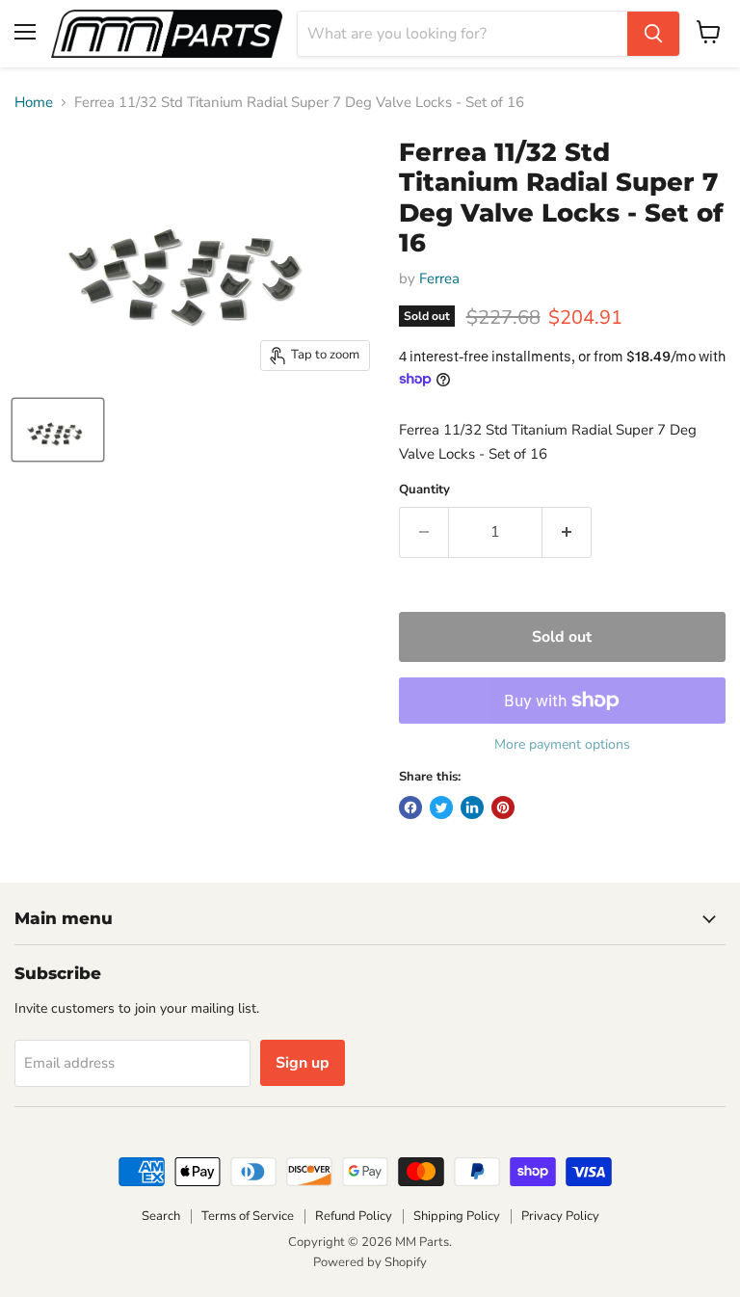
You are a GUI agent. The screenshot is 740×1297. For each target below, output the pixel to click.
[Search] (653, 34)
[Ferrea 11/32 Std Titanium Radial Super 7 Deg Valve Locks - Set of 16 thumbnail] (58, 430)
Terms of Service (247, 1216)
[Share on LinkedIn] (472, 807)
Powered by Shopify (370, 1262)
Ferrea (439, 278)
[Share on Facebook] (410, 807)
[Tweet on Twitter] (441, 807)
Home (33, 102)
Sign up (303, 1062)
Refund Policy (353, 1216)
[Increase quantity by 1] (567, 532)
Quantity (424, 490)
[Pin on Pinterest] (503, 807)
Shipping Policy (456, 1216)
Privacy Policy (560, 1216)
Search (161, 1216)
